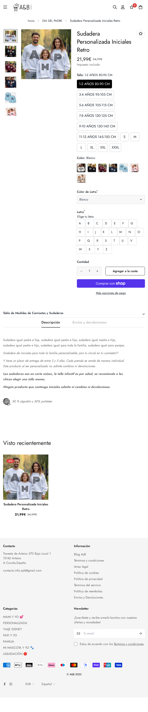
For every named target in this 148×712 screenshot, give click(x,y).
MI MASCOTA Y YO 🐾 (18, 647)
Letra (81, 212)
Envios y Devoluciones (88, 597)
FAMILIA (8, 641)
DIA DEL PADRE (52, 21)
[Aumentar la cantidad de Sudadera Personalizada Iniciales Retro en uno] (97, 271)
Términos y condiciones (89, 560)
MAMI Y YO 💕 (13, 617)
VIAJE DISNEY (12, 629)
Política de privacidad (88, 579)
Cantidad (83, 262)
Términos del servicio (87, 585)
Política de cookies (86, 573)
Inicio (31, 21)
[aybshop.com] (22, 7)
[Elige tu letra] (111, 216)
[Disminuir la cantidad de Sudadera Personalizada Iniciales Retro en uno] (81, 271)
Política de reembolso (88, 591)
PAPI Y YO (10, 635)
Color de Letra (87, 192)
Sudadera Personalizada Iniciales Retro (25, 506)
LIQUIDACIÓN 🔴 (15, 654)
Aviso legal (81, 566)
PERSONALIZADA (15, 623)
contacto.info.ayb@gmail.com (22, 570)
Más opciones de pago (111, 293)
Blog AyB (80, 554)
